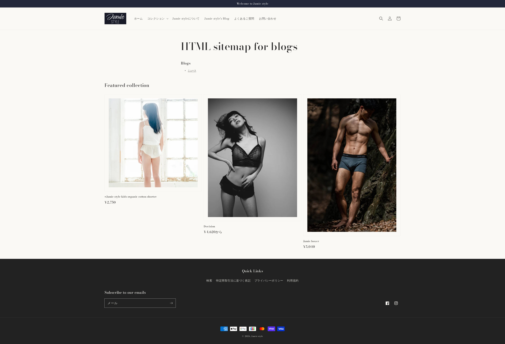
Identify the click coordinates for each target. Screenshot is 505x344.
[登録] (171, 303)
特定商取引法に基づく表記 (233, 280)
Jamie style (257, 336)
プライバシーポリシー (268, 280)
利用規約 (292, 280)
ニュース (192, 70)
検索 (209, 280)
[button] (381, 18)
